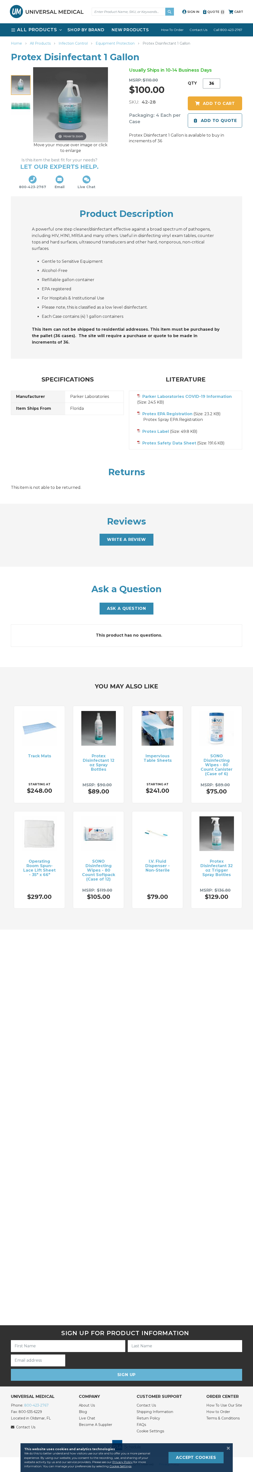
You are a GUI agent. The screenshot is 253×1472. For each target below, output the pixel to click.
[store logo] (47, 11)
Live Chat (87, 1418)
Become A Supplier (95, 1424)
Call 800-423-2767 (227, 30)
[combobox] (133, 12)
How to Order (218, 1412)
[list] (126, 29)
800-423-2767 (36, 1405)
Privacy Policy (122, 1462)
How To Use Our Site (224, 1405)
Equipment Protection (116, 43)
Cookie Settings (150, 1431)
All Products (41, 43)
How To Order (172, 30)
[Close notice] (227, 1448)
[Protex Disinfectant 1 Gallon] (21, 85)
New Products (130, 30)
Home (17, 43)
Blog (83, 1412)
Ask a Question (126, 608)
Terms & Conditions (223, 1418)
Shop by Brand (85, 30)
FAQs (141, 1424)
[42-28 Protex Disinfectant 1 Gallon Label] (21, 105)
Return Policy (148, 1418)
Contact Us (198, 30)
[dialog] (126, 1457)
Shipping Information (155, 1412)
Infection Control (74, 43)
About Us (87, 1405)
